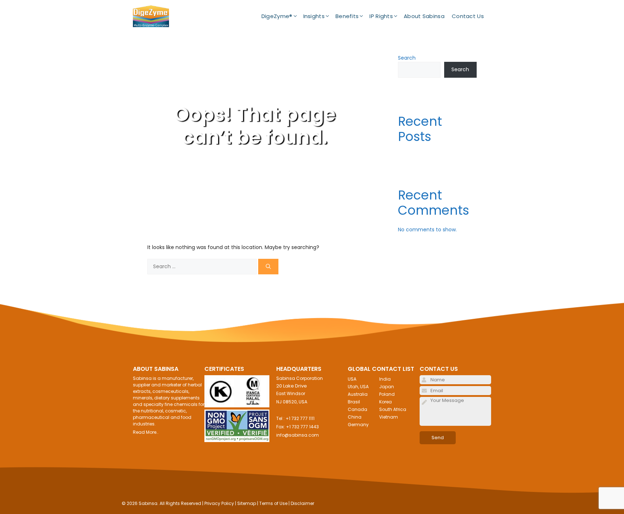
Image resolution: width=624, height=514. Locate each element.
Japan (386, 387)
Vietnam (388, 417)
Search (407, 57)
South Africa (392, 409)
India (385, 379)
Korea (385, 402)
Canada (357, 409)
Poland (387, 394)
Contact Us (468, 16)
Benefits (347, 16)
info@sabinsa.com (297, 435)
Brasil (354, 402)
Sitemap (246, 503)
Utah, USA (358, 387)
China (354, 417)
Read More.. (146, 432)
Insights (314, 16)
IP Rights (381, 16)
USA (352, 379)
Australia (358, 394)
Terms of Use (273, 503)
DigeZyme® (276, 16)
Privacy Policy (219, 503)
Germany (358, 424)
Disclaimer (302, 503)
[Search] (268, 266)
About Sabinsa (424, 16)
